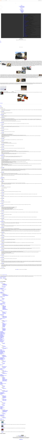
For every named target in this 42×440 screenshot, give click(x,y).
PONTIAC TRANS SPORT (5, 371)
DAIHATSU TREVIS (5, 317)
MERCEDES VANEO (5, 356)
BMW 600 (3, 298)
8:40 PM (3, 124)
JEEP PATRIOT (1, 341)
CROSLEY (1, 310)
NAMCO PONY (1, 359)
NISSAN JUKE (4, 361)
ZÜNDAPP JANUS (2, 419)
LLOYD (1, 350)
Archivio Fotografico (22, 10)
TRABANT (1, 407)
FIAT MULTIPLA (4, 325)
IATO (0, 338)
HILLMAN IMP (1, 335)
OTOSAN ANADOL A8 (2, 368)
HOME (21, 5)
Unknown (1, 227)
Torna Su (1, 106)
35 (2, 227)
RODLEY (1, 382)
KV (0, 344)
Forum (22, 12)
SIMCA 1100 (4, 386)
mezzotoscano (1, 155)
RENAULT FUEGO (4, 380)
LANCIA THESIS (4, 348)
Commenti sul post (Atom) (4, 274)
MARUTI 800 (1, 352)
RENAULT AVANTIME (5, 379)
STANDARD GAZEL (2, 392)
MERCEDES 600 (4, 355)
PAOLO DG (22, 436)
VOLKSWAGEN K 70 (5, 411)
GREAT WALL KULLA (2, 334)
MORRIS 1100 (1, 358)
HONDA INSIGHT (2, 336)
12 (2, 144)
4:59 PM (3, 237)
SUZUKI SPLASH (4, 397)
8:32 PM (3, 177)
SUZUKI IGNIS (4, 396)
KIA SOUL (4, 343)
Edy (0, 203)
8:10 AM (3, 215)
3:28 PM (3, 246)
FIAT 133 (3, 323)
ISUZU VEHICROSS (2, 340)
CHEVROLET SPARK (2, 303)
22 (2, 190)
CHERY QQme (4, 302)
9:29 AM (3, 185)
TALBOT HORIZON (5, 399)
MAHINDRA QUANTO (2, 351)
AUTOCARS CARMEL (2, 296)
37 (2, 235)
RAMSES (1, 374)
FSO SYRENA (1, 331)
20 (2, 181)
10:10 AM (3, 240)
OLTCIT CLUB (1, 364)
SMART (1, 389)
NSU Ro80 (4, 363)
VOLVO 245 (4, 413)
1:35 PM (3, 146)
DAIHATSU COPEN (5, 316)
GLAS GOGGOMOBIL (2, 333)
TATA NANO (4, 403)
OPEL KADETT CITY (5, 366)
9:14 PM (3, 200)
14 (2, 149)
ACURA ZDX (1, 282)
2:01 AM (3, 249)
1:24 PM (3, 132)
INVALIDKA (1, 339)
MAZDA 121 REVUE (2, 353)
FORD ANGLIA (4, 328)
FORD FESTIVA (4, 329)
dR (0, 319)
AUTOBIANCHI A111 (5, 294)
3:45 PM (3, 210)
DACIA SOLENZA (4, 313)
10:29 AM (3, 140)
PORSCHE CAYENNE (5, 373)
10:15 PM (3, 111)
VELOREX (1, 408)
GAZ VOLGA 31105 (2, 332)
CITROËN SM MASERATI (5, 309)
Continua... (2, 428)
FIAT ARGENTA (4, 324)
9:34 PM (3, 205)
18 (2, 172)
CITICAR (1, 304)
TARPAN (1, 401)
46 (2, 263)
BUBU (1, 300)
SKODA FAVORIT (4, 388)
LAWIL (1, 349)
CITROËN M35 (4, 308)
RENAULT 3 (4, 377)
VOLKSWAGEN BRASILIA (5, 410)
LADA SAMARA (4, 346)
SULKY (1, 394)
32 (2, 218)
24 (2, 195)
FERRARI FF (4, 321)
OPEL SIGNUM (4, 367)
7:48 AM (3, 127)
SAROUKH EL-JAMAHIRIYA (3, 383)
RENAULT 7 (4, 378)
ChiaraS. (1, 257)
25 (2, 198)
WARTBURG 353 (2, 415)
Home (0, 105)
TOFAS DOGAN (2, 406)
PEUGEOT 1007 (1, 369)
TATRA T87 (4, 405)
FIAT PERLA (4, 326)
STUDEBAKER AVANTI (2, 393)
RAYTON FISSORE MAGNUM (3, 375)
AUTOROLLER (1, 292)
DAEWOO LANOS (2, 314)
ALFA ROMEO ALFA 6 (5, 284)
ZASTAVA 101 (4, 417)
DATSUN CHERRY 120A (2, 318)
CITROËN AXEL (4, 306)
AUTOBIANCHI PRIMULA (5, 295)
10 (2, 138)
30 (1, 213)
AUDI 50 (3, 290)
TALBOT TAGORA (4, 400)
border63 (1, 122)
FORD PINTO (4, 330)
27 (1, 203)
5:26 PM (3, 254)
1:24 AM (3, 114)
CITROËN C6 (4, 307)
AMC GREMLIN (4, 286)
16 (2, 158)
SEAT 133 (1, 384)
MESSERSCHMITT (2, 357)
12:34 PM (3, 192)
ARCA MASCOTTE (2, 288)
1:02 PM (3, 259)
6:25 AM (3, 243)
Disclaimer (22, 11)
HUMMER (1, 337)
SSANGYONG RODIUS (5, 391)
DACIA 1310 (4, 312)
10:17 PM (3, 167)
